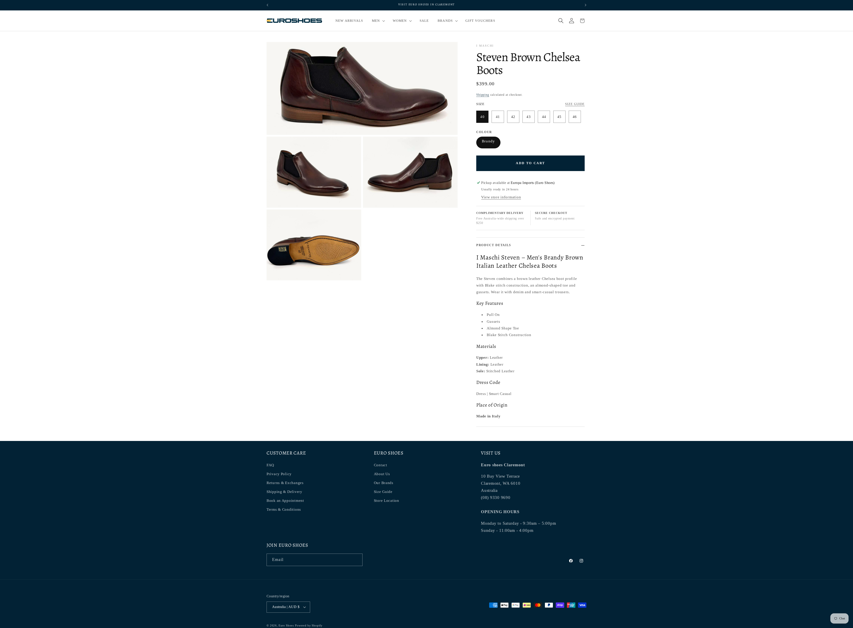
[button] (378, 20)
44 (544, 117)
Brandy (488, 141)
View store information (501, 197)
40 (482, 117)
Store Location (386, 500)
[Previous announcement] (267, 5)
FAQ (270, 465)
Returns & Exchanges (285, 483)
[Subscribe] (356, 560)
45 (559, 117)
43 (528, 117)
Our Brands (383, 483)
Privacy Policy (279, 474)
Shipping (482, 94)
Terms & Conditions (284, 509)
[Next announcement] (585, 5)
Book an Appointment (285, 500)
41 (498, 117)
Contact (380, 465)
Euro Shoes (286, 625)
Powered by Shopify (309, 625)
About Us (382, 474)
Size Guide (575, 104)
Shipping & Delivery (284, 492)
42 (513, 117)
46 (575, 117)
